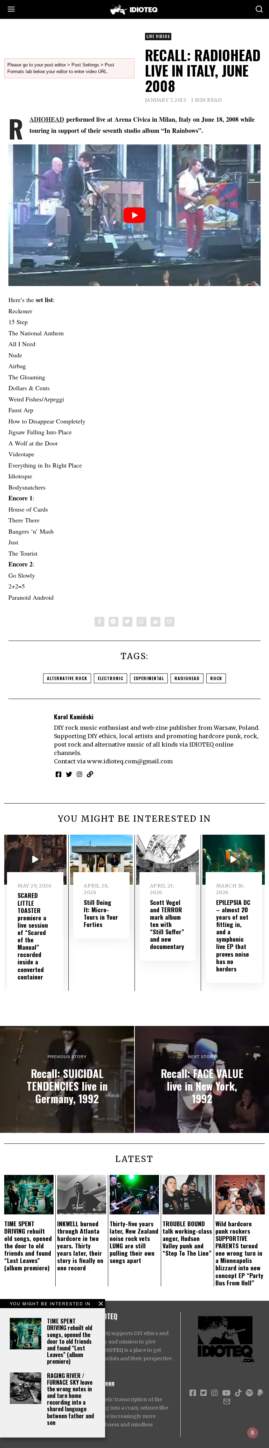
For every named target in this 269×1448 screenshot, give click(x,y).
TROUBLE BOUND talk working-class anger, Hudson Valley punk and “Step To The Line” (187, 1238)
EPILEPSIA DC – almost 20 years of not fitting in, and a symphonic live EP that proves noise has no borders (233, 935)
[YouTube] (226, 1393)
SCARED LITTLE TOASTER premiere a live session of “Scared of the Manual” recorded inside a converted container (33, 936)
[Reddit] (155, 622)
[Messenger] (113, 622)
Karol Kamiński (74, 716)
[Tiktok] (238, 1393)
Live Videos (158, 36)
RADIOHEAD (46, 119)
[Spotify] (249, 1393)
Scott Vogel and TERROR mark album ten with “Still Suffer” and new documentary (167, 924)
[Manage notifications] (252, 1432)
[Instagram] (79, 774)
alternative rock (67, 678)
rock (216, 678)
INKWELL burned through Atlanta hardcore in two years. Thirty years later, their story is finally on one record (80, 1245)
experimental (149, 678)
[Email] (169, 622)
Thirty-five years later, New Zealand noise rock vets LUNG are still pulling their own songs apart (134, 1242)
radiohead (187, 678)
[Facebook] (99, 622)
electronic (110, 678)
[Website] (90, 774)
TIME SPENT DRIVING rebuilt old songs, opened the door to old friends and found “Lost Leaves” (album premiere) (69, 1341)
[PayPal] (260, 1393)
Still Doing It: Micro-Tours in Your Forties (101, 913)
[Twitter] (127, 622)
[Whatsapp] (141, 622)
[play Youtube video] (134, 215)
